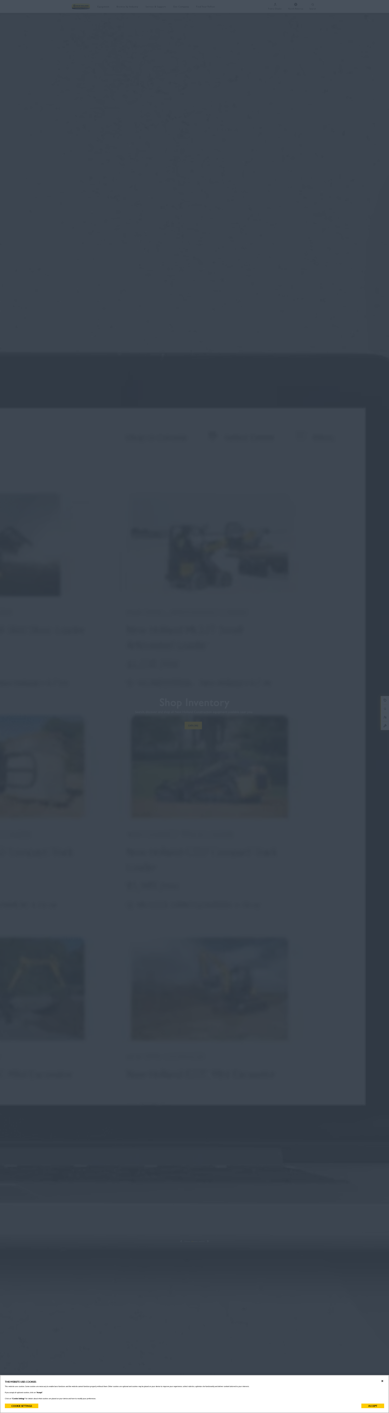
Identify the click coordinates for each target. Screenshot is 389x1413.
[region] (194, 1394)
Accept (372, 1406)
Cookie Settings (21, 1406)
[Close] (382, 1381)
